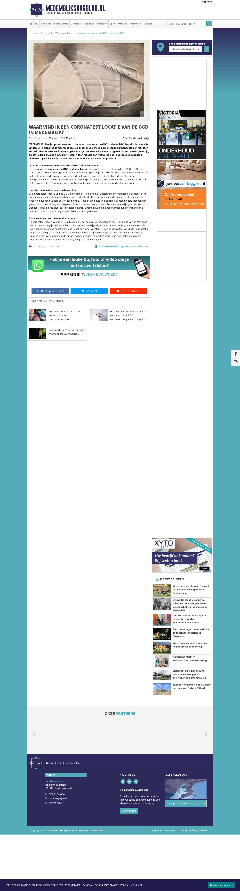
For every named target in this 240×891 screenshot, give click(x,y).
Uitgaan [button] (122, 24)
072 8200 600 (57, 540)
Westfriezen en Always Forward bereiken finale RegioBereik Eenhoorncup (191, 336)
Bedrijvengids (61, 24)
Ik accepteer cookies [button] (221, 885)
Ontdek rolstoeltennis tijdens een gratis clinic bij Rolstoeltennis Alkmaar (189, 365)
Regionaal (89, 24)
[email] (236, 362)
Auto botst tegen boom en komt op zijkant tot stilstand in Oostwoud (191, 379)
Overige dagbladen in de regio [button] (183, 549)
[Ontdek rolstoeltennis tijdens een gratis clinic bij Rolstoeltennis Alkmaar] (162, 366)
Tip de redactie (130, 291)
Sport (112, 24)
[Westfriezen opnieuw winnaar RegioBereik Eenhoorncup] (162, 394)
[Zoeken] (209, 23)
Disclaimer (182, 577)
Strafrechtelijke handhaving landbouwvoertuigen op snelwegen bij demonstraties (189, 421)
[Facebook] (123, 527)
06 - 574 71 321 (102, 274)
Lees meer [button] (136, 885)
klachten (37, 246)
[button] (31, 481)
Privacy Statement (199, 577)
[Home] (31, 24)
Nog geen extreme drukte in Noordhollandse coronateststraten (64, 315)
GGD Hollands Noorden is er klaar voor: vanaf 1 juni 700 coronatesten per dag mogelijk (128, 315)
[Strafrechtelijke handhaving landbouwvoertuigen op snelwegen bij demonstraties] (162, 421)
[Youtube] (129, 527)
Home (34, 33)
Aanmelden (129, 557)
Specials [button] (101, 24)
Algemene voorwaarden (163, 577)
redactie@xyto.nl (58, 544)
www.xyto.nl (56, 549)
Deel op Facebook (52, 291)
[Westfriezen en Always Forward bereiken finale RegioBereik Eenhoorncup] (162, 337)
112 (36, 24)
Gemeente (76, 24)
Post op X (91, 291)
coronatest (55, 246)
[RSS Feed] (136, 527)
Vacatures (135, 24)
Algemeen (46, 24)
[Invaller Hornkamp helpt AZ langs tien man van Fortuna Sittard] (162, 435)
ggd (45, 246)
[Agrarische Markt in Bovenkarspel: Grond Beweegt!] (162, 408)
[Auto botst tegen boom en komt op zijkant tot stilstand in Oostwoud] (162, 380)
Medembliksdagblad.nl (75, 8)
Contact (148, 24)
